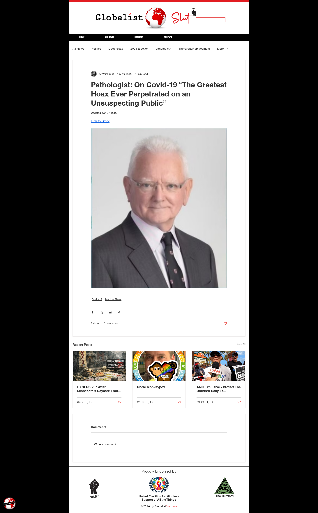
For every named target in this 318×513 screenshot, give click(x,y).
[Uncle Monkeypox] (159, 366)
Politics (96, 48)
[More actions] (225, 74)
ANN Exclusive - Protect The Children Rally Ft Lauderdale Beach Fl (219, 389)
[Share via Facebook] (92, 312)
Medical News (113, 299)
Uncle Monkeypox (151, 387)
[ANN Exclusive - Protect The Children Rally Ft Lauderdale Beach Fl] (218, 366)
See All (241, 343)
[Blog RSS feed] (130, 14)
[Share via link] (119, 312)
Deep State (115, 48)
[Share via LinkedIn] (110, 312)
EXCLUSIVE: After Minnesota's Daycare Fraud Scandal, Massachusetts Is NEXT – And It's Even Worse (99, 389)
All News (78, 48)
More (220, 48)
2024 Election (139, 48)
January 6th (163, 48)
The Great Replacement (194, 48)
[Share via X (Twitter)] (101, 312)
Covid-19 (97, 299)
